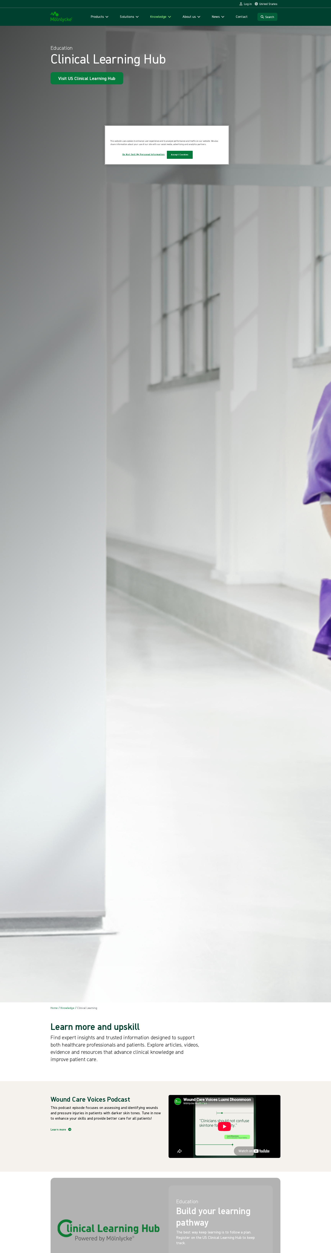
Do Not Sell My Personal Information (143, 154)
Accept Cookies (179, 154)
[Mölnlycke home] (61, 17)
